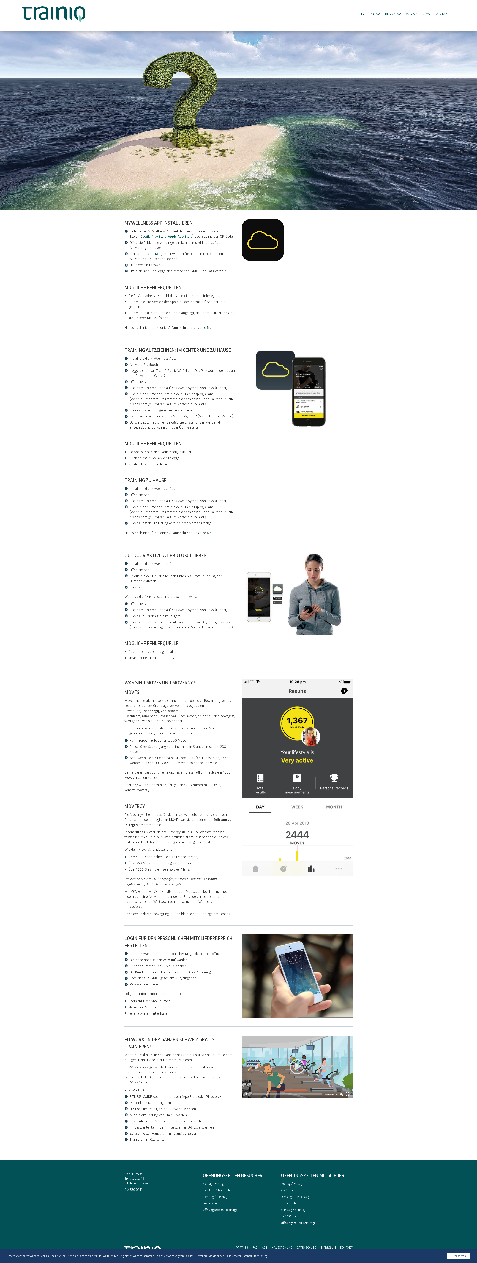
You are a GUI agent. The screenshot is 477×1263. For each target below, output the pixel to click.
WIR (409, 14)
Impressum (328, 1247)
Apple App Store (180, 236)
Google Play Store (153, 236)
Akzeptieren (459, 1256)
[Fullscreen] (347, 1094)
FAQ (255, 1247)
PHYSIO (390, 14)
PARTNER (242, 1247)
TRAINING (368, 14)
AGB (264, 1247)
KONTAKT (442, 14)
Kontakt (346, 1247)
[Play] (247, 1094)
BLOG (426, 14)
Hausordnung (282, 1247)
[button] (297, 1066)
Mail (210, 327)
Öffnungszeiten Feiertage (220, 1209)
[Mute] (341, 1094)
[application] (297, 1067)
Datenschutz (306, 1247)
